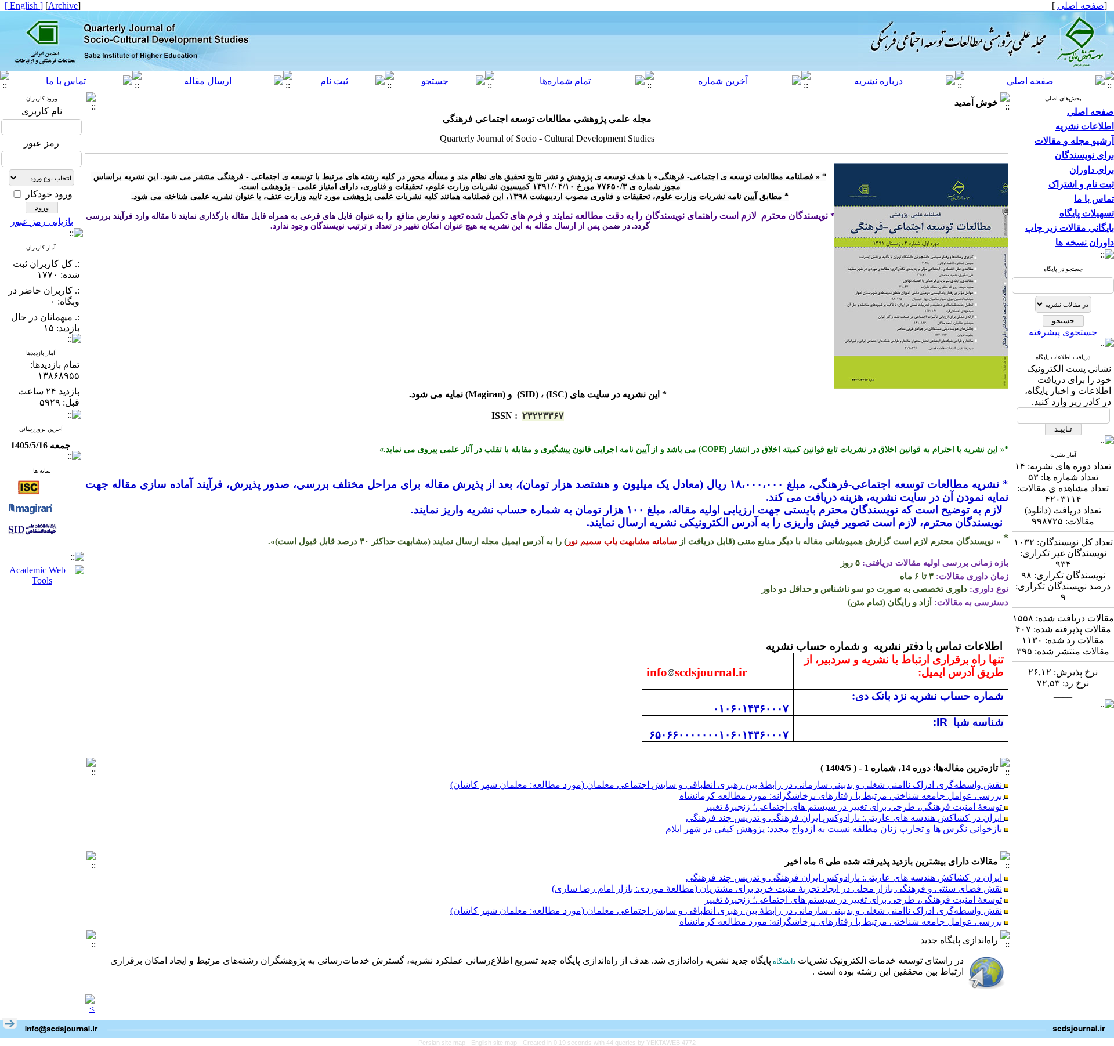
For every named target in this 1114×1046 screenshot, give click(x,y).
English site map (495, 1042)
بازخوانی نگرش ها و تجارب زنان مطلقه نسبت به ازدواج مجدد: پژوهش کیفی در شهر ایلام (834, 819)
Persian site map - (444, 1042)
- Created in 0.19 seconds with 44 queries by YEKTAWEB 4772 (607, 1042)
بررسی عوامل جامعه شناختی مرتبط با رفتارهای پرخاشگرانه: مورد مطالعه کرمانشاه (841, 786)
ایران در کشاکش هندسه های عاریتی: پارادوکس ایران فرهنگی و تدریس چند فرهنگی (845, 808)
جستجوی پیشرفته (1063, 332)
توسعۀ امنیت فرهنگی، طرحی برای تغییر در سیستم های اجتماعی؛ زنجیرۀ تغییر (854, 797)
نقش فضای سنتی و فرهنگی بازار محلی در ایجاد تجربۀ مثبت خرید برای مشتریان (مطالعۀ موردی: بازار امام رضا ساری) (777, 888)
